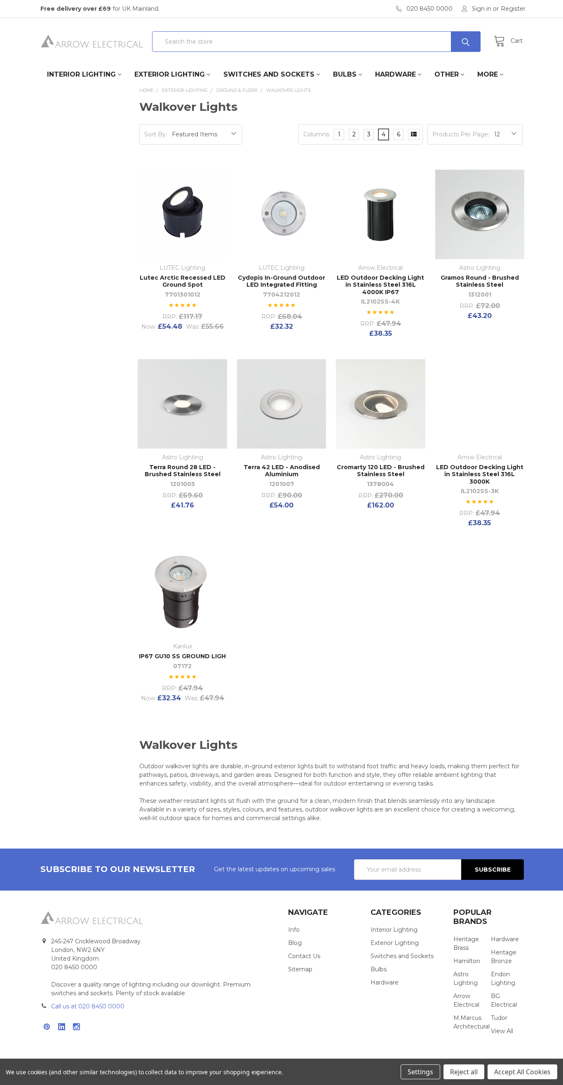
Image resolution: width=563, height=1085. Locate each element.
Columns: (316, 134)
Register (513, 8)
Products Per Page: (460, 134)
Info (294, 929)
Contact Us (304, 956)
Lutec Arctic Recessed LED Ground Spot (182, 281)
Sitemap (300, 969)
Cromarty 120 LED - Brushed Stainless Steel (381, 470)
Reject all (464, 1071)
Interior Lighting (81, 74)
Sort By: (155, 134)
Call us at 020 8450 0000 (87, 1006)
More (487, 74)
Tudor (499, 1018)
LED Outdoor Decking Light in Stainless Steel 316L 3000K (479, 474)
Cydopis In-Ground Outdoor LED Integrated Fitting (281, 281)
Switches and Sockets (268, 74)
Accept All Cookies (522, 1071)
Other (446, 74)
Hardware (395, 74)
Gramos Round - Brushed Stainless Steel (480, 281)
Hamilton (466, 961)
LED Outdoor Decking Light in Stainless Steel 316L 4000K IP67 (380, 285)
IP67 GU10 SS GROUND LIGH (182, 656)
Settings (420, 1071)
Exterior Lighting (169, 74)
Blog (295, 943)
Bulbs (345, 74)
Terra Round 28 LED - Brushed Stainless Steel (183, 470)
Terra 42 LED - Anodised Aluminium (282, 470)
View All (502, 1031)
